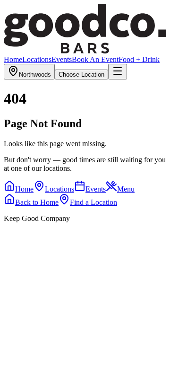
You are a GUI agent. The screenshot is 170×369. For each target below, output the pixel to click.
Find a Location (93, 202)
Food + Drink (139, 59)
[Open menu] (117, 71)
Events (61, 59)
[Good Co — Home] (85, 51)
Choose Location (81, 74)
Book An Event (95, 59)
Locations (36, 59)
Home (13, 59)
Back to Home (37, 202)
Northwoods (35, 74)
